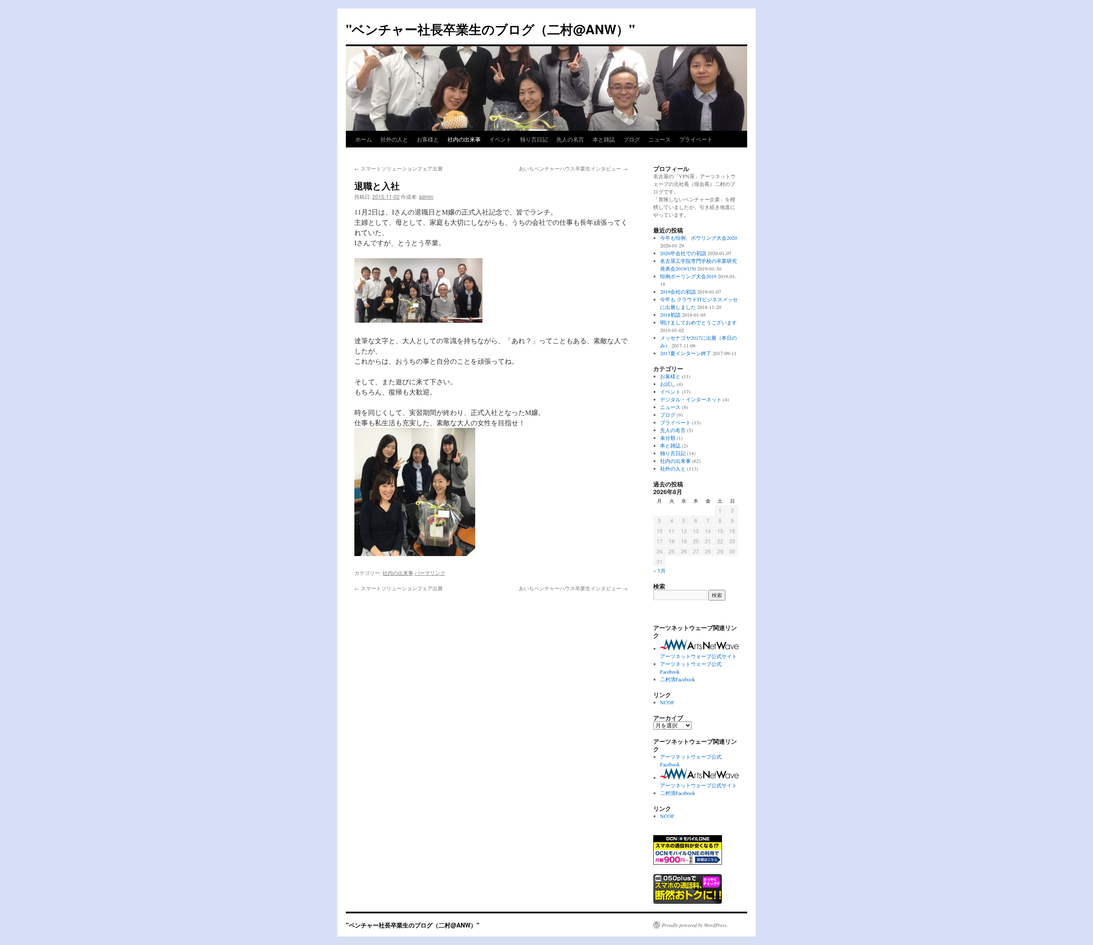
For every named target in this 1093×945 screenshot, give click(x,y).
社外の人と (394, 139)
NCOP (667, 702)
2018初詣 (670, 314)
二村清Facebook (677, 679)
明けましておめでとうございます (698, 322)
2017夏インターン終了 (685, 353)
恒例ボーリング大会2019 (688, 276)
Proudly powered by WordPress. (695, 924)
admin (426, 196)
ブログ (631, 139)
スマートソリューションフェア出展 (398, 168)
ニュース (660, 139)
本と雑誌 (604, 139)
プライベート (696, 139)
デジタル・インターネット (691, 399)
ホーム (363, 139)
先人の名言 (570, 139)
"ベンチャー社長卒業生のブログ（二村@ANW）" (490, 29)
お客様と (428, 139)
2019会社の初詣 (678, 291)
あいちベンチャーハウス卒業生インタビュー (573, 168)
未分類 (667, 437)
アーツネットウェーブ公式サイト (698, 656)
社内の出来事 (464, 139)
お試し (667, 383)
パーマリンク (430, 572)
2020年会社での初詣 (683, 253)
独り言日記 (534, 139)
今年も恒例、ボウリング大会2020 (698, 237)
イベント (500, 139)
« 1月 (659, 570)
